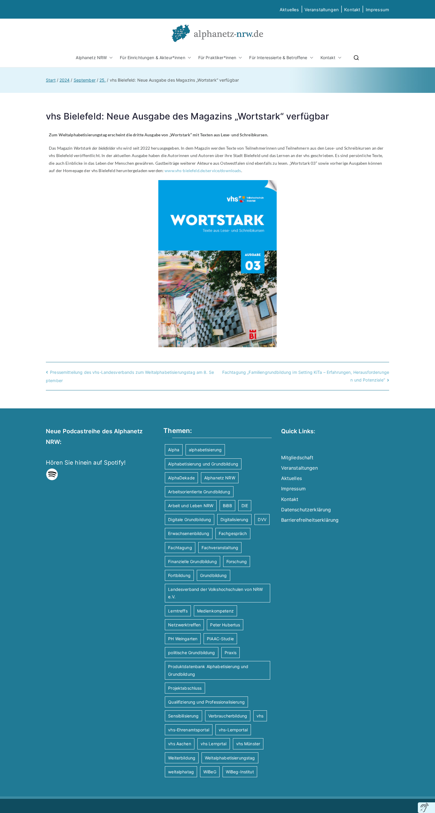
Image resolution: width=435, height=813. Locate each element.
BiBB (227, 505)
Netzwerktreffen (184, 624)
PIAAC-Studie (220, 638)
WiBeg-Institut (240, 771)
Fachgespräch (233, 533)
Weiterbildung (181, 757)
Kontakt (352, 9)
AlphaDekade (181, 477)
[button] (110, 57)
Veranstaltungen (321, 9)
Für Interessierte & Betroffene (278, 57)
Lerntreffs (177, 610)
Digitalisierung (234, 519)
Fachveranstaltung (220, 547)
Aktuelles (289, 9)
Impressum (293, 489)
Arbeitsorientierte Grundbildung (199, 491)
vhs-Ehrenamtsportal (188, 729)
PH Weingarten (182, 638)
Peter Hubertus (225, 624)
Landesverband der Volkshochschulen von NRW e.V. (215, 593)
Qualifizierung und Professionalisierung (206, 701)
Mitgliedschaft (297, 457)
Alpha (173, 449)
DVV (262, 519)
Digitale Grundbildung (189, 519)
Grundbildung (213, 575)
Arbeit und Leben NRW (190, 505)
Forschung (236, 561)
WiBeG (209, 771)
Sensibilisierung (183, 715)
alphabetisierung (205, 449)
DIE (244, 505)
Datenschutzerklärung (306, 510)
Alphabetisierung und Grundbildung (203, 463)
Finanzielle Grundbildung (192, 561)
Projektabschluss (185, 688)
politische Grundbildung (191, 652)
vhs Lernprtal (214, 743)
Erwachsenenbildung (188, 533)
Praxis (231, 652)
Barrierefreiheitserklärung (310, 520)
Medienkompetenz (215, 610)
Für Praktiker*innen (217, 57)
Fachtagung (180, 547)
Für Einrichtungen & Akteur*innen (152, 57)
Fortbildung (179, 575)
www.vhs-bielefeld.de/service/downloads (203, 170)
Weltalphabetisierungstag (230, 757)
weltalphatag (181, 771)
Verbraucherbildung (227, 715)
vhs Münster (248, 743)
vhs (260, 715)
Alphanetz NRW (91, 57)
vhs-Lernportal (233, 729)
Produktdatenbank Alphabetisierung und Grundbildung (208, 670)
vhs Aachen (179, 743)
